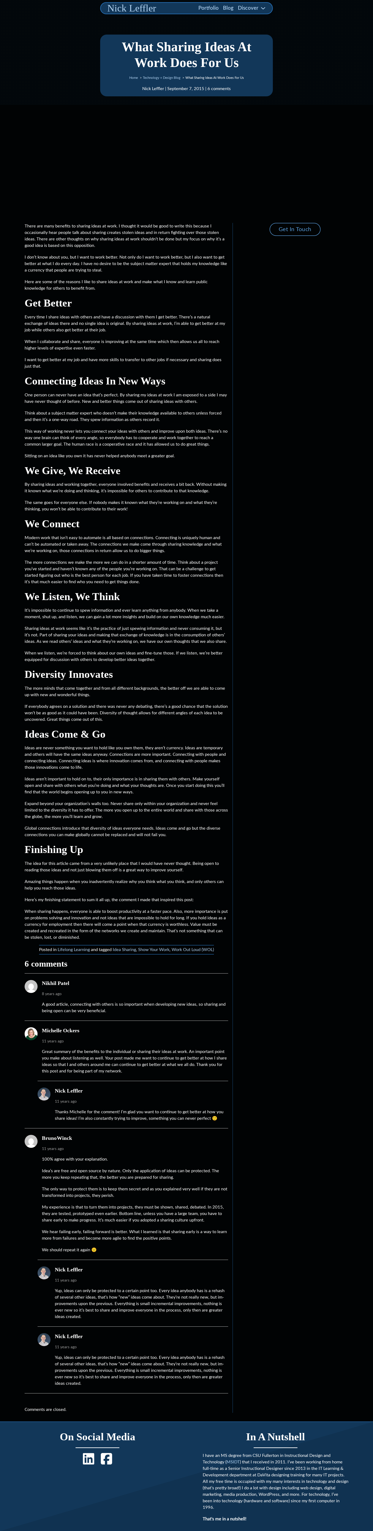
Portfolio (208, 8)
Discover (248, 8)
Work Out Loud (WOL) (193, 950)
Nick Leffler (131, 8)
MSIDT (233, 1462)
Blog (228, 8)
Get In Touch (295, 229)
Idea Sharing (124, 950)
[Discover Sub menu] (263, 8)
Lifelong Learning (74, 950)
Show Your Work (153, 950)
